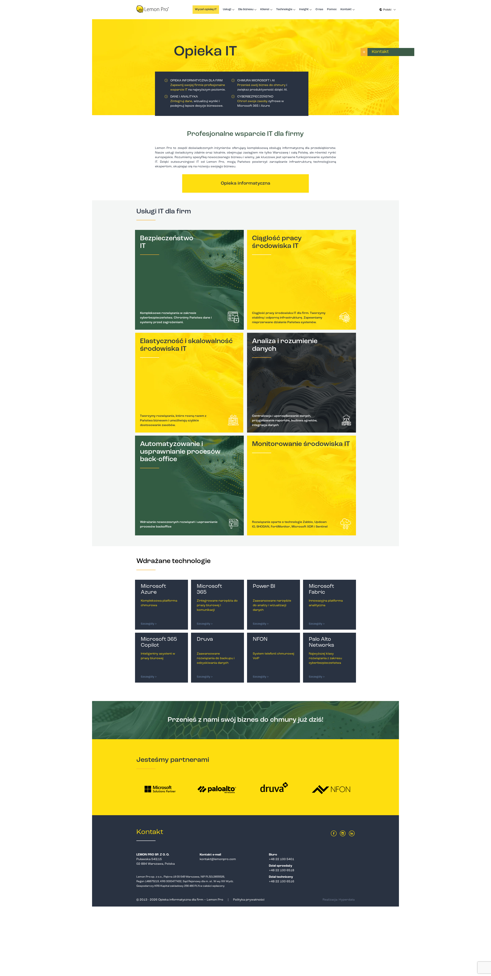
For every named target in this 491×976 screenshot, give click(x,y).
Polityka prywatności (248, 899)
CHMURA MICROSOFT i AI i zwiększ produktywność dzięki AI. (262, 85)
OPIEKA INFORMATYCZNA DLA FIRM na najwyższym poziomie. (198, 85)
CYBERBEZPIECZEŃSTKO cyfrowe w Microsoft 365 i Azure (260, 101)
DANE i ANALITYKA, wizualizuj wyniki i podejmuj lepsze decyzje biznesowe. (196, 101)
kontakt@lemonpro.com (218, 859)
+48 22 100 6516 (281, 881)
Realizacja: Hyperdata (339, 899)
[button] (387, 9)
